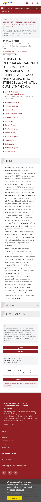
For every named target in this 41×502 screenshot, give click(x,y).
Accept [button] (14, 498)
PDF (21, 348)
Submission (6, 459)
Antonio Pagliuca (11, 148)
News (4, 444)
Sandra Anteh (10, 125)
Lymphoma (8, 386)
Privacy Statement (17, 490)
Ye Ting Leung (10, 121)
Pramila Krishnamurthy (13, 114)
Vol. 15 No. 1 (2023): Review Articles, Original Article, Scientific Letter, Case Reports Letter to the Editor (20, 24)
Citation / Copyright (17, 314)
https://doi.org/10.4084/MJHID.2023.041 (17, 51)
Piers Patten (9, 140)
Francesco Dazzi (11, 117)
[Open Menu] (2, 8)
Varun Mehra (10, 110)
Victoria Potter (10, 152)
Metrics (11, 305)
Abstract (11, 161)
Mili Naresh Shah (11, 129)
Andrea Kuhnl (10, 133)
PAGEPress (8, 414)
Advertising (6, 447)
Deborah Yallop (11, 144)
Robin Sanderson (11, 136)
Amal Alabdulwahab (12, 102)
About (4, 438)
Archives (12, 20)
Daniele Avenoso (11, 92)
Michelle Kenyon (11, 106)
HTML (21, 352)
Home (5, 20)
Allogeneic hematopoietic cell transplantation (20, 384)
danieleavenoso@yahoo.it (16, 94)
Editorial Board (7, 441)
